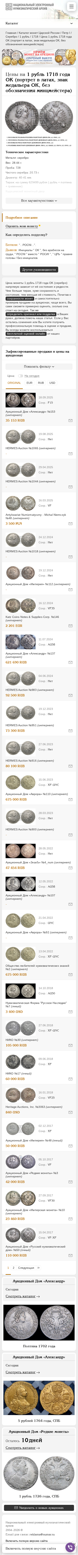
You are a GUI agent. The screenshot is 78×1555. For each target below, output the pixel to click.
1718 (35, 36)
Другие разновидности (39, 269)
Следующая (26, 1267)
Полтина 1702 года (39, 1346)
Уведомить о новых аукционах (41, 1507)
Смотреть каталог (21, 1296)
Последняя (39, 1267)
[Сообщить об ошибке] (70, 420)
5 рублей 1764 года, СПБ (39, 1421)
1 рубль (24, 36)
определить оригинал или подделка (31, 314)
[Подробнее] (21, 400)
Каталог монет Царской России (39, 32)
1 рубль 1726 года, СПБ (39, 1496)
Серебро (11, 36)
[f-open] (70, 1547)
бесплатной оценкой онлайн (26, 333)
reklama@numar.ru (42, 1534)
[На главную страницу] (29, 6)
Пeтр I (66, 32)
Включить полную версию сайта (27, 1540)
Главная (11, 32)
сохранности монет (20, 298)
